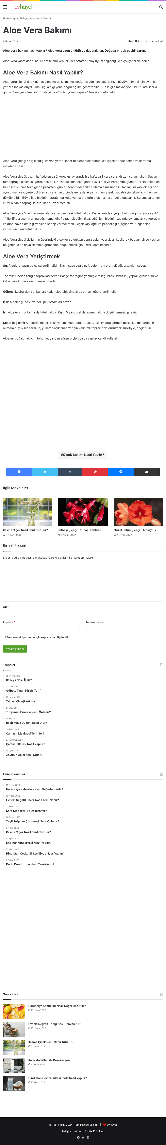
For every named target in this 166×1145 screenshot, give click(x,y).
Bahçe (24, 18)
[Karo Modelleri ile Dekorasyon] (14, 1065)
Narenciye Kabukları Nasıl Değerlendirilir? (57, 1005)
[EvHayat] (24, 6)
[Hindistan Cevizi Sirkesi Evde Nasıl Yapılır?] (14, 1083)
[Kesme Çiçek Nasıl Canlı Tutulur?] (27, 512)
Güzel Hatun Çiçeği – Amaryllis (135, 530)
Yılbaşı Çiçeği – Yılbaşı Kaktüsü (79, 530)
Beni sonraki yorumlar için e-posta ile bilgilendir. (37, 637)
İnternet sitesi (95, 622)
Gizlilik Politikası (94, 1131)
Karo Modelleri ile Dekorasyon (49, 1060)
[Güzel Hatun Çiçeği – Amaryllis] (138, 512)
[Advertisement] (83, 128)
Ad (6, 606)
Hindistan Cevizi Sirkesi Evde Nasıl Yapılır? (57, 1078)
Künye (78, 1131)
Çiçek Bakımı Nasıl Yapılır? (83, 455)
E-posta (9, 622)
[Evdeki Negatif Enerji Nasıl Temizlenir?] (14, 1029)
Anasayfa (11, 18)
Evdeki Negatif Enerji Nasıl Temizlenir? (54, 1024)
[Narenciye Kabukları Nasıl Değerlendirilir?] (14, 1011)
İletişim (66, 1131)
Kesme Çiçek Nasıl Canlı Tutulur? (25, 530)
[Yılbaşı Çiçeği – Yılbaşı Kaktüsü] (82, 512)
